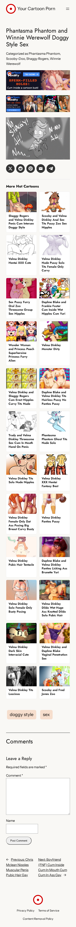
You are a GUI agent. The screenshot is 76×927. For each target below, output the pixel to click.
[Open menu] (67, 8)
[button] (10, 168)
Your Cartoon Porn (36, 8)
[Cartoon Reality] (38, 89)
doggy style (22, 714)
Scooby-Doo (15, 59)
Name (10, 821)
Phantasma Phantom (44, 54)
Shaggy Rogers (37, 59)
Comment (14, 775)
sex (46, 714)
